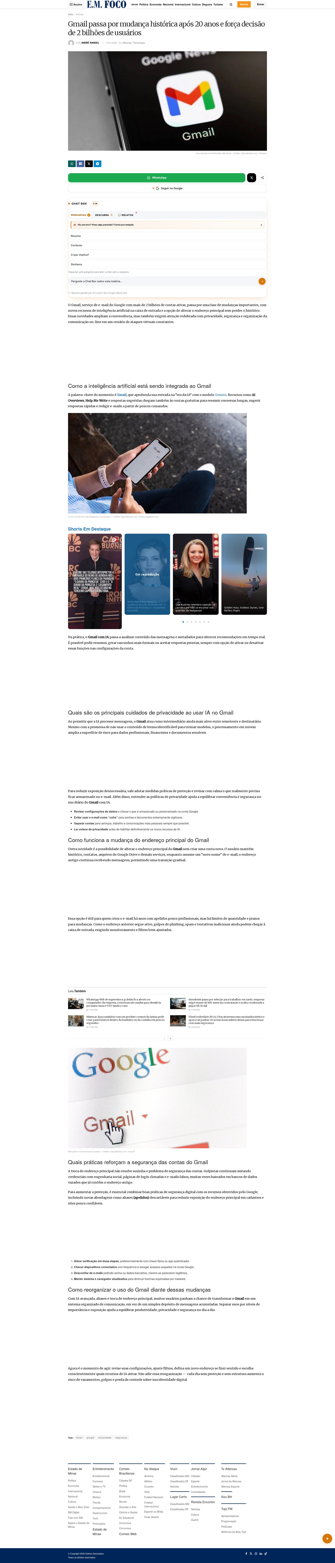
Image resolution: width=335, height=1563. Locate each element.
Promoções (99, 1523)
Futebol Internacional (151, 1504)
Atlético (148, 1481)
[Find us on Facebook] (246, 1554)
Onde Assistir (151, 1517)
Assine (244, 4)
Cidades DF (125, 1480)
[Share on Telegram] (97, 163)
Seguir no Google (172, 188)
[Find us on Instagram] (256, 1554)
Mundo (123, 1501)
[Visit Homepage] (106, 4)
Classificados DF (179, 1481)
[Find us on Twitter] (251, 1554)
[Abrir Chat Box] (327, 1538)
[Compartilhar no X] (251, 177)
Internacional (183, 4)
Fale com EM (75, 1517)
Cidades (195, 1476)
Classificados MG (179, 1476)
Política (143, 4)
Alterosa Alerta (229, 1476)
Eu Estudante (126, 1517)
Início (70, 14)
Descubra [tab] (103, 215)
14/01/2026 (111, 42)
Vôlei (147, 1492)
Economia (156, 4)
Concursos (125, 1523)
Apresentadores (230, 1516)
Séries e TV (99, 1486)
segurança (121, 1437)
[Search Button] (231, 4)
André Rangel (90, 42)
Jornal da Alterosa (231, 1481)
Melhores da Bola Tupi (233, 1532)
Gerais (134, 4)
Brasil (122, 1491)
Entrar (260, 4)
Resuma (76, 236)
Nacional (168, 4)
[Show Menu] (71, 4)
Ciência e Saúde (128, 1512)
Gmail (121, 395)
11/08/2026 (93, 1009)
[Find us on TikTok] (266, 1554)
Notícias (80, 14)
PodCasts (226, 1526)
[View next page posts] (170, 1038)
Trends (96, 1502)
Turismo (218, 4)
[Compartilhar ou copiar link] (262, 177)
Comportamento (102, 1507)
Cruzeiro (149, 1486)
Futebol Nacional (153, 1497)
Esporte (195, 1481)
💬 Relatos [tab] (125, 215)
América (148, 1476)
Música (96, 1497)
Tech (95, 1518)
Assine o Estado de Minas (78, 1524)
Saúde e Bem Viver (78, 1507)
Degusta (207, 4)
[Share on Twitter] (89, 163)
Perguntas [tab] (80, 215)
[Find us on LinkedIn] (261, 1554)
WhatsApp (159, 177)
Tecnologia (139, 42)
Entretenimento (101, 1476)
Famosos (98, 1481)
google (90, 1437)
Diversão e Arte (127, 1507)
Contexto (76, 245)
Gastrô (195, 1519)
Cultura (196, 4)
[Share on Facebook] (80, 163)
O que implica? (80, 254)
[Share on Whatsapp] (72, 163)
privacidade (104, 1437)
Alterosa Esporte (230, 1486)
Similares (76, 264)
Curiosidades (198, 1492)
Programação (228, 1521)
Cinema (97, 1492)
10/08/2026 (93, 1026)
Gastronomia (100, 1513)
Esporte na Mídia (153, 1511)
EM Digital (73, 1512)
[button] (183, 622)
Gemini (220, 395)
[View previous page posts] (164, 1038)
